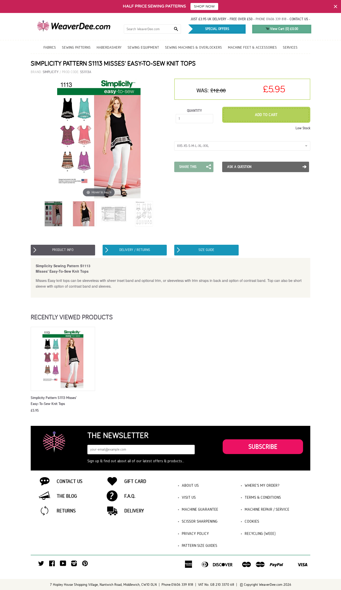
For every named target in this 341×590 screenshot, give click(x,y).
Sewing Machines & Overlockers (193, 47)
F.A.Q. (129, 496)
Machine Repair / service (267, 509)
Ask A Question (239, 167)
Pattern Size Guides (199, 545)
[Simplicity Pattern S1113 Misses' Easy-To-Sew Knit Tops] (83, 213)
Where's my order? (262, 485)
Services (290, 47)
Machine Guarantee (200, 509)
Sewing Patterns (76, 47)
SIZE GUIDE (206, 250)
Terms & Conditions (263, 497)
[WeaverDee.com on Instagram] (74, 565)
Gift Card (135, 481)
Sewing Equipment (143, 47)
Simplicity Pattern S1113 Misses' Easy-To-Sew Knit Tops (54, 401)
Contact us (299, 19)
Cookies (252, 521)
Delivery (134, 510)
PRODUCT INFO (62, 250)
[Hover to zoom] (99, 138)
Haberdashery (109, 47)
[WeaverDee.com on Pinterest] (85, 565)
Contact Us (69, 481)
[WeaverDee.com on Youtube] (63, 565)
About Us (190, 485)
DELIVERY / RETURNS (134, 250)
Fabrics (49, 47)
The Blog (67, 496)
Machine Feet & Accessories (252, 47)
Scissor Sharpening (199, 521)
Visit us (189, 497)
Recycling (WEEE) (260, 533)
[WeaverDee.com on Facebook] (52, 565)
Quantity (194, 111)
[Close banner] (336, 6)
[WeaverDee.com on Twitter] (41, 565)
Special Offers (217, 29)
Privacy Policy (195, 533)
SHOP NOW (204, 6)
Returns (66, 510)
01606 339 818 (276, 19)
